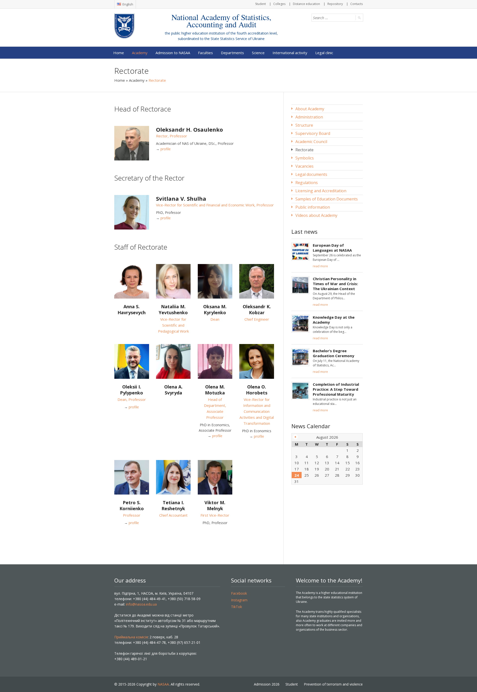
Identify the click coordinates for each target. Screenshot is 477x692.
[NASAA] (134, 26)
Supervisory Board (312, 133)
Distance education (306, 4)
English (127, 4)
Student (260, 4)
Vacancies (304, 166)
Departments (232, 52)
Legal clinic (324, 52)
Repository (335, 4)
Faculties (205, 52)
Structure (304, 125)
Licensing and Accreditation (320, 190)
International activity (290, 52)
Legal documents (311, 174)
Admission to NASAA (173, 52)
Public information (312, 207)
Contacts (356, 4)
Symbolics (304, 158)
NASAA (163, 684)
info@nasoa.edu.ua (141, 604)
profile (165, 149)
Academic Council (311, 141)
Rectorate (304, 150)
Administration (309, 117)
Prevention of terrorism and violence (333, 684)
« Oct (295, 436)
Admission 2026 (266, 684)
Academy (140, 52)
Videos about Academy (316, 215)
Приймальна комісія (131, 637)
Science (258, 52)
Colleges (279, 4)
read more (320, 266)
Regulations (306, 182)
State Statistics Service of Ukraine (238, 38)
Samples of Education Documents (326, 199)
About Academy (309, 109)
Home (118, 52)
